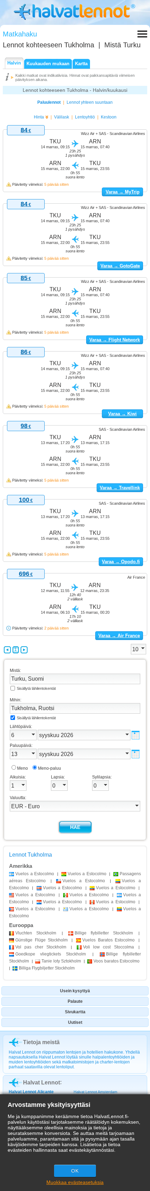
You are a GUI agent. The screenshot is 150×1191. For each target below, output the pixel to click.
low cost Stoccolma (108, 947)
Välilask (61, 117)
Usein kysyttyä (75, 990)
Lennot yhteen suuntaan (90, 102)
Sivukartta (75, 1011)
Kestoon (109, 117)
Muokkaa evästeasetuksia (75, 1182)
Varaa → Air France (119, 635)
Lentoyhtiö (85, 117)
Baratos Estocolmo (108, 940)
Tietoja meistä (41, 1042)
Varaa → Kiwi (122, 413)
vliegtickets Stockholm (50, 954)
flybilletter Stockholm (104, 933)
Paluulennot (49, 102)
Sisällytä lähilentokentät (36, 688)
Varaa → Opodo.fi (121, 561)
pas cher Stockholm (40, 947)
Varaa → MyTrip (123, 192)
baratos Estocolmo (116, 961)
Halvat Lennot (41, 1082)
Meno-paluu (49, 768)
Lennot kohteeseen (48, 45)
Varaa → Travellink (120, 487)
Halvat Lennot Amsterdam (95, 1092)
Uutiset (75, 1022)
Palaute (75, 1001)
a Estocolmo (34, 873)
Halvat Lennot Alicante (31, 1091)
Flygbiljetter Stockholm (47, 968)
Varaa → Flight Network (114, 339)
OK (75, 1170)
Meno (22, 768)
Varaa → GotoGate (120, 265)
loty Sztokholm (61, 961)
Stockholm (35, 933)
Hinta (39, 117)
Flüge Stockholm (41, 940)
